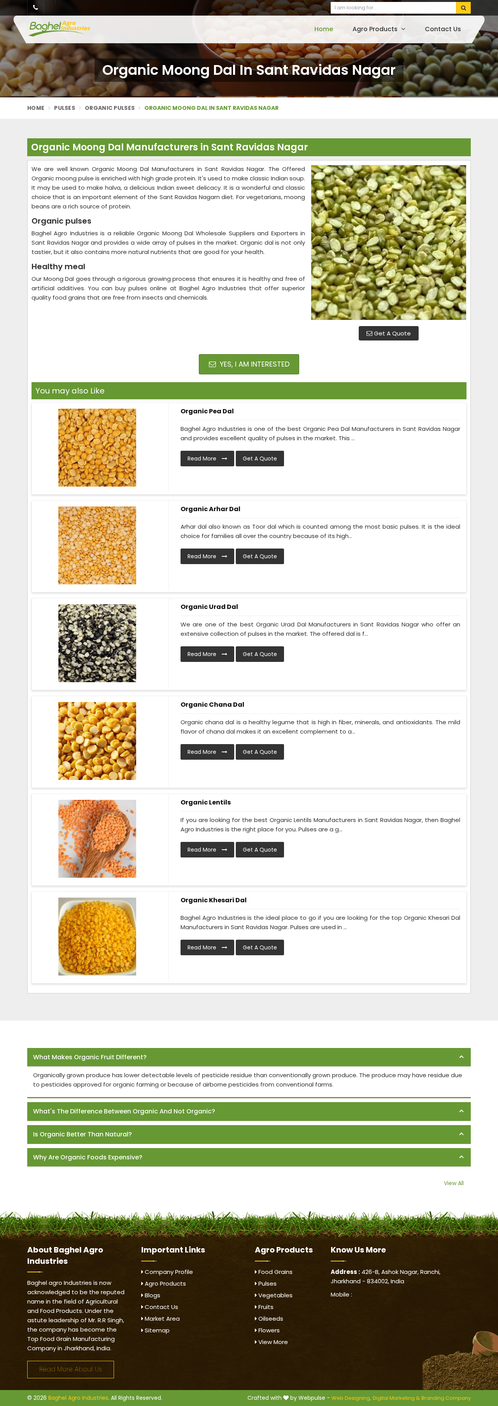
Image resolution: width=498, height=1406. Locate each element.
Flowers (268, 1330)
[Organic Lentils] (97, 839)
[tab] (249, 1057)
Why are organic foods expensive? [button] (87, 1157)
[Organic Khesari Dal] (97, 937)
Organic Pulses (110, 108)
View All (454, 1183)
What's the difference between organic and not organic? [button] (124, 1111)
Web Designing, (351, 1398)
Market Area (161, 1318)
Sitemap (156, 1330)
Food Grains (275, 1272)
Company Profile (168, 1272)
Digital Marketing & (396, 1398)
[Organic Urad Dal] (97, 643)
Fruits (265, 1307)
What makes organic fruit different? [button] (90, 1057)
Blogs (151, 1295)
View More (272, 1342)
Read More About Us (70, 1369)
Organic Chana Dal (212, 704)
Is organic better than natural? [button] (82, 1134)
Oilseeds (270, 1318)
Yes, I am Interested (253, 364)
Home (323, 29)
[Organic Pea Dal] (97, 448)
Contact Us (443, 29)
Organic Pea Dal (207, 411)
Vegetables (275, 1295)
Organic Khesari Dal (214, 900)
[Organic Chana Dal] (97, 741)
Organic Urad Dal (209, 606)
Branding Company (446, 1398)
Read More (203, 458)
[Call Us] (35, 8)
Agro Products (375, 29)
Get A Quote (391, 333)
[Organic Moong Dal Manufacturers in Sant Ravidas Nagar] (388, 242)
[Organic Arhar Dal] (97, 545)
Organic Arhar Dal (210, 509)
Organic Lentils (206, 802)
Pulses (64, 108)
